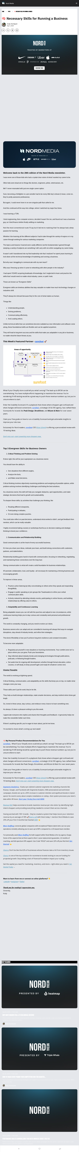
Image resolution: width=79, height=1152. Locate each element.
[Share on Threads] (12, 30)
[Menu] (76, 3)
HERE (36, 820)
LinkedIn (7, 882)
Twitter (22, 882)
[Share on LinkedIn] (17, 30)
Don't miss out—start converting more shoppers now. (22, 436)
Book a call (33, 817)
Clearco (6, 855)
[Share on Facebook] (3, 30)
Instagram (14, 882)
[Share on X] (8, 30)
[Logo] (3, 3)
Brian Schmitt (41, 427)
